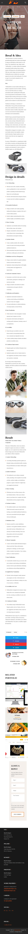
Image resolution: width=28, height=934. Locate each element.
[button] (25, 2)
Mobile (16, 698)
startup (15, 632)
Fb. (4, 910)
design (18, 696)
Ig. (6, 910)
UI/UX (22, 16)
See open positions (8, 900)
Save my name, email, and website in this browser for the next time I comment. (17, 807)
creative (14, 696)
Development (7, 16)
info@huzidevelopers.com (9, 890)
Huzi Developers (17, 930)
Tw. (10, 910)
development (8, 632)
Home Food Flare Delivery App (17, 720)
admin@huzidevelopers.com (10, 888)
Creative (10, 696)
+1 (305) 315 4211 (8, 924)
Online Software (22, 698)
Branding (10, 725)
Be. (13, 910)
